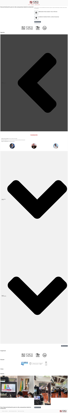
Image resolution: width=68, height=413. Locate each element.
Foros (29, 4)
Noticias (32, 4)
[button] (1, 390)
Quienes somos (37, 4)
